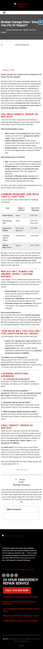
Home (3, 30)
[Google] (16, 575)
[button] (36, 509)
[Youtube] (12, 575)
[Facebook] (4, 575)
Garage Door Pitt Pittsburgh (21, 639)
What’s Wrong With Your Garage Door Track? (21, 616)
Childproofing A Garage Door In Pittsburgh (20, 621)
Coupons (24, 641)
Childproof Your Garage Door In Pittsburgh (20, 597)
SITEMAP (21, 646)
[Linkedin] (8, 575)
